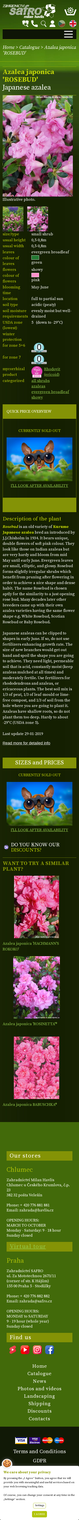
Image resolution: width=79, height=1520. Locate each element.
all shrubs (40, 380)
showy (37, 397)
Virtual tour (28, 1246)
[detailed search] (25, 23)
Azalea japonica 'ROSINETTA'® (30, 1023)
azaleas (38, 386)
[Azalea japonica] (36, 907)
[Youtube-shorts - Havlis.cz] (13, 1352)
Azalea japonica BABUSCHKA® (30, 1104)
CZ (60, 22)
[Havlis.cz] (29, 11)
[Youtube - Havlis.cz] (25, 1352)
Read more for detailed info (26, 743)
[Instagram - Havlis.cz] (37, 1352)
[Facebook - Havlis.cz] (49, 1352)
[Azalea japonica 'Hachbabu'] (36, 1068)
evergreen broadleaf (50, 391)
